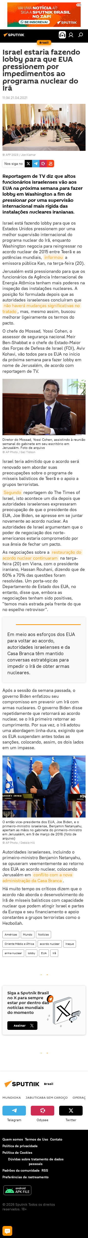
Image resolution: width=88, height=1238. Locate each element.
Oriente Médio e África (19, 944)
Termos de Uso (36, 1139)
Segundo (12, 492)
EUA (44, 953)
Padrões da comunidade (21, 1170)
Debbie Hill (28, 842)
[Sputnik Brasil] (14, 37)
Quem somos (12, 1139)
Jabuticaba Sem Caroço (47, 1097)
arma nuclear (13, 953)
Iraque (70, 944)
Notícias (43, 934)
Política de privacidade (20, 1146)
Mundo (27, 934)
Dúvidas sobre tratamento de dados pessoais (36, 1161)
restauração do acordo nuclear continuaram (42, 555)
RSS (45, 1170)
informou (53, 257)
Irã (54, 953)
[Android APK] (17, 1190)
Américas (11, 934)
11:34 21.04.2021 (14, 98)
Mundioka (11, 1097)
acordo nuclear (50, 944)
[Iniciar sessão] (71, 35)
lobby (31, 953)
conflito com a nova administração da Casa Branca (37, 877)
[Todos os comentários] (7, 1231)
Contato (56, 1139)
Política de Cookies (17, 1152)
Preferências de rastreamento (25, 1177)
